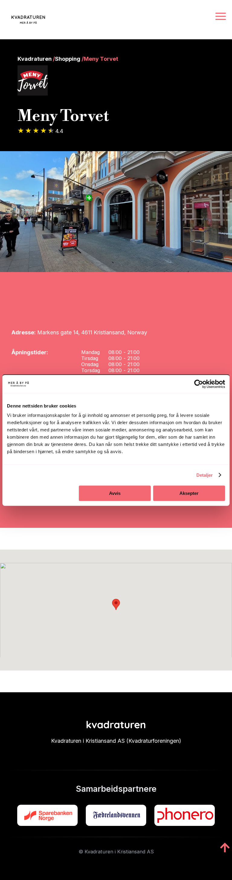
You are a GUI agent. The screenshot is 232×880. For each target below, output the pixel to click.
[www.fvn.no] (116, 815)
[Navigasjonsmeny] (220, 17)
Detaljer (204, 475)
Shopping (67, 59)
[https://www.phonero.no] (184, 815)
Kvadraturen (35, 59)
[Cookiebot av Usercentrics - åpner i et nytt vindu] (198, 383)
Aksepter (188, 493)
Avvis (115, 493)
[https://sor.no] (47, 815)
